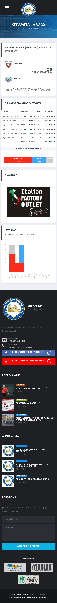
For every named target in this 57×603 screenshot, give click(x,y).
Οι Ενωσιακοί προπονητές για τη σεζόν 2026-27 (32, 450)
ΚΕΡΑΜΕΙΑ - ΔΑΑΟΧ (28, 116)
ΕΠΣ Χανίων (16, 594)
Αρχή (20, 28)
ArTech (25, 594)
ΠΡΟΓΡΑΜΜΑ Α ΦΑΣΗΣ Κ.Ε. (28, 403)
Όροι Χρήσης (32, 598)
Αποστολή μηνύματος (28, 546)
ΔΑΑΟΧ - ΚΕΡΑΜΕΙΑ (28, 120)
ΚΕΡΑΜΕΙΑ (18, 63)
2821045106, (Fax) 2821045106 (20, 347)
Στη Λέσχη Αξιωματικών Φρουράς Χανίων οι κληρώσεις (32, 465)
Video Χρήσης (19, 598)
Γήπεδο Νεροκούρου (42, 72)
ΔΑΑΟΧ (17, 78)
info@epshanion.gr (16, 341)
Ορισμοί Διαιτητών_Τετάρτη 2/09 (32, 388)
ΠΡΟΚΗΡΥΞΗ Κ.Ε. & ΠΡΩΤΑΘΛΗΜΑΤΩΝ (33, 479)
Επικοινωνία (43, 598)
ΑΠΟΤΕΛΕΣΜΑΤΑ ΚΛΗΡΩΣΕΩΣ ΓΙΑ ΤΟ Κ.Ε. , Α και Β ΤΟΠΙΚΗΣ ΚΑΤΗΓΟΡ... (35, 419)
